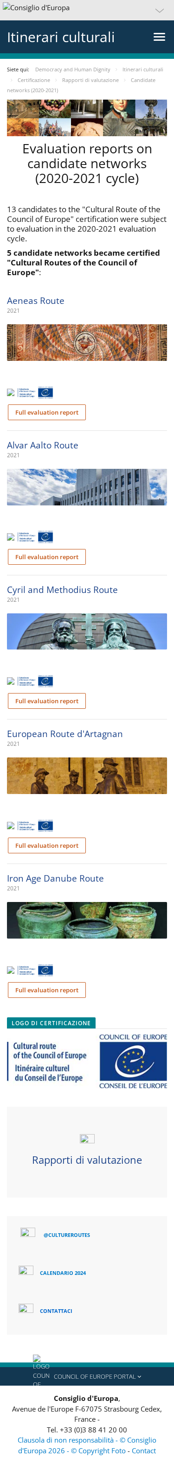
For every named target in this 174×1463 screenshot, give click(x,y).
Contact (144, 1450)
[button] (87, 10)
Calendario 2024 (63, 1272)
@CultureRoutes (67, 1234)
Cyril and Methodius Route (62, 590)
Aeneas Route (35, 301)
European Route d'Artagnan (65, 734)
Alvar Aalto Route (42, 445)
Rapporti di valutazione (87, 1160)
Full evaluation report (46, 412)
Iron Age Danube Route (55, 878)
